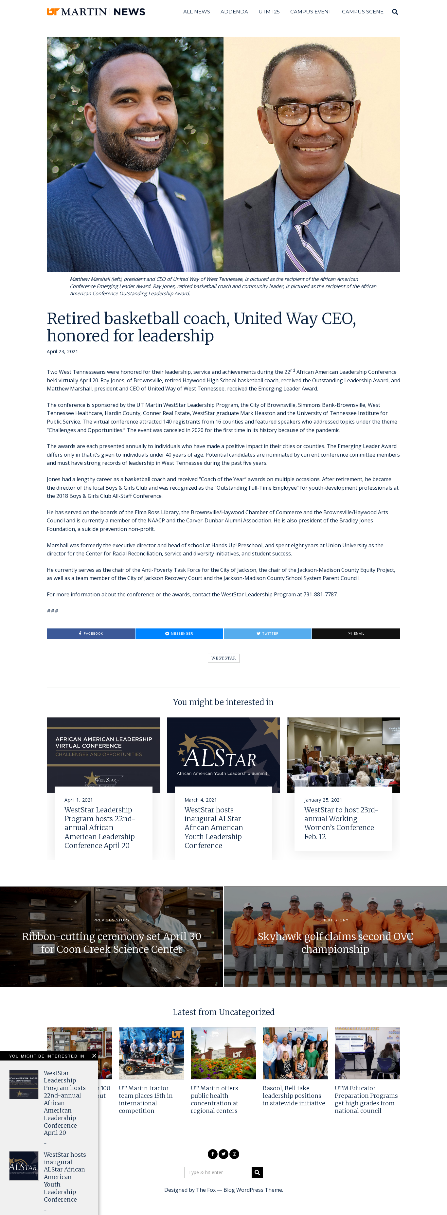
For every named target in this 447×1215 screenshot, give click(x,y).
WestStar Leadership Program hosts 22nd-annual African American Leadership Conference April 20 (99, 828)
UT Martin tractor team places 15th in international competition (146, 1100)
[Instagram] (234, 1154)
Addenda (234, 12)
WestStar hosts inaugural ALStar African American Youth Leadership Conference (214, 828)
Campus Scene (363, 12)
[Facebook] (213, 1154)
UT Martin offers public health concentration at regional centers (214, 1100)
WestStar (223, 658)
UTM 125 (269, 12)
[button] (257, 1172)
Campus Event (310, 12)
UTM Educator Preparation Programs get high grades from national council (366, 1100)
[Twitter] (223, 1154)
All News (196, 12)
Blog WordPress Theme (253, 1189)
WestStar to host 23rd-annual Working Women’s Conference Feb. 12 (341, 823)
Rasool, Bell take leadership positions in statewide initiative (294, 1096)
